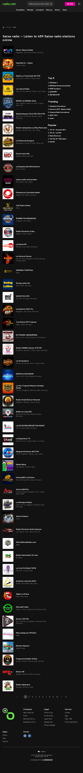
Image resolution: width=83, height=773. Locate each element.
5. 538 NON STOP (54, 95)
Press (25, 716)
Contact (67, 712)
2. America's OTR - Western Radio (59, 109)
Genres (57, 10)
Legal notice (48, 719)
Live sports (40, 10)
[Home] (3, 27)
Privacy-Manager (49, 725)
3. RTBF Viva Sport (54, 89)
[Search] (51, 4)
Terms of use (48, 712)
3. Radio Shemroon (54, 136)
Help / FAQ (68, 719)
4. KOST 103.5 (52, 115)
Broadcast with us (29, 722)
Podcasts (30, 10)
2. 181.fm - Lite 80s (54, 133)
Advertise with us (29, 719)
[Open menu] (79, 4)
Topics (64, 10)
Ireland (42, 751)
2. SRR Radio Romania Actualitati (59, 86)
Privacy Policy (48, 716)
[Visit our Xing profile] (29, 736)
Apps (66, 716)
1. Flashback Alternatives (56, 106)
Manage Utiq (48, 722)
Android (5, 741)
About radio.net (28, 712)
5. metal (51, 118)
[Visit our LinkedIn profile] (25, 736)
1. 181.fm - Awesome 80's (57, 130)
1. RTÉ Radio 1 (53, 83)
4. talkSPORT (52, 92)
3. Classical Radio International (58, 112)
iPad (4, 738)
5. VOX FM (51, 142)
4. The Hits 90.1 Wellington (57, 139)
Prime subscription (71, 722)
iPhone (5, 735)
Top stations (20, 10)
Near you (49, 10)
